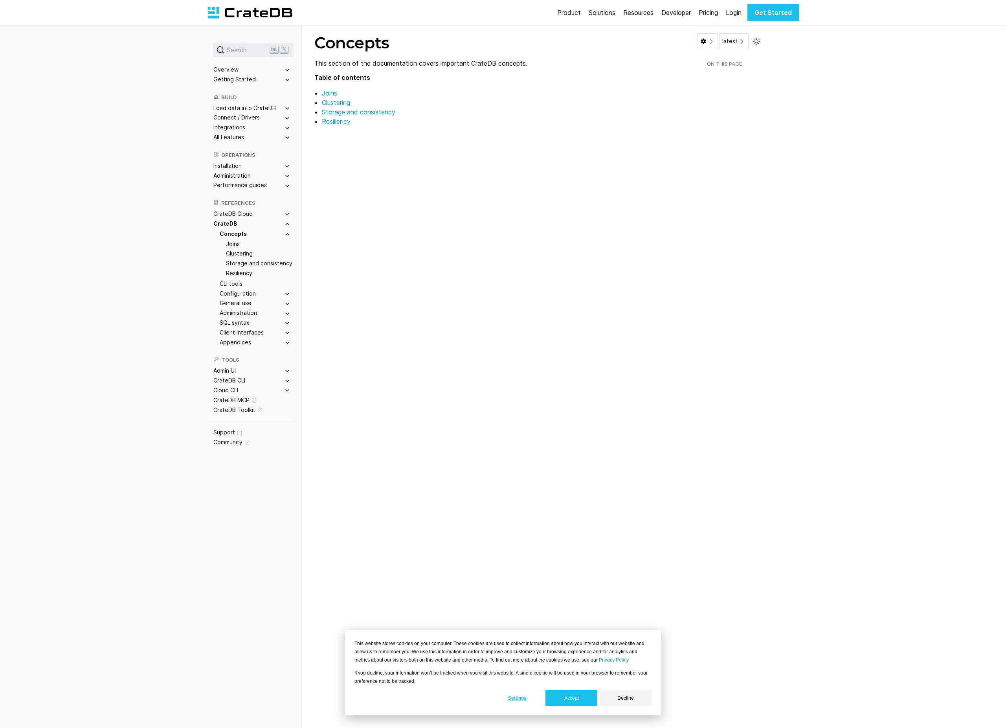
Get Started (773, 13)
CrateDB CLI (229, 380)
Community (227, 442)
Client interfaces (242, 332)
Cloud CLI (225, 390)
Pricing (708, 13)
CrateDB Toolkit (234, 409)
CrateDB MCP (231, 400)
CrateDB (225, 223)
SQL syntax (235, 322)
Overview (226, 69)
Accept (571, 698)
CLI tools (231, 283)
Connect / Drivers (236, 117)
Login (734, 13)
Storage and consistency (259, 263)
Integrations (229, 127)
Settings (517, 698)
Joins (233, 244)
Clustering (239, 253)
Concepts (233, 233)
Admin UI (224, 370)
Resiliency (239, 273)
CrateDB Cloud (233, 213)
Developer (676, 13)
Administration (232, 175)
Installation (227, 165)
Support (224, 432)
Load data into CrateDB (244, 108)
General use (236, 303)
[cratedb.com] (250, 12)
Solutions (602, 13)
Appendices (235, 342)
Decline (625, 698)
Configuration (238, 293)
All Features (228, 137)
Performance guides (240, 185)
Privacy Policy (614, 660)
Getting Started (234, 79)
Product (569, 13)
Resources (638, 13)
